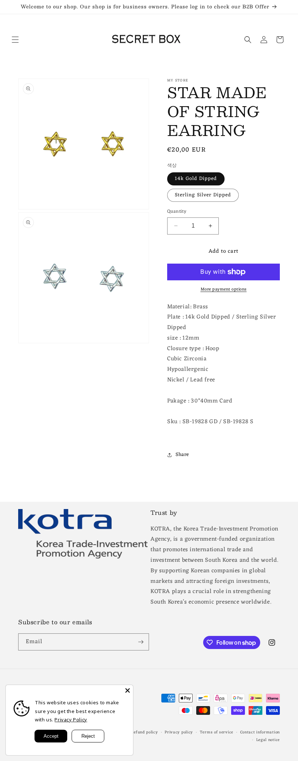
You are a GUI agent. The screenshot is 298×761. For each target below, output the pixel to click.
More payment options (224, 289)
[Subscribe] (141, 641)
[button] (15, 40)
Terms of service (216, 732)
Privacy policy (179, 732)
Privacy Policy (71, 719)
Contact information (260, 732)
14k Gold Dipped (196, 178)
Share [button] (182, 454)
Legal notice (268, 740)
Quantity (176, 211)
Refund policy (144, 732)
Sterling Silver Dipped (203, 195)
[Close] (127, 690)
